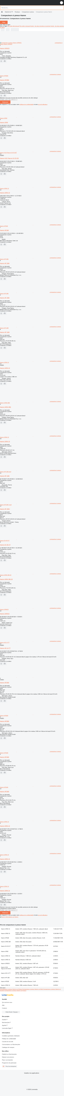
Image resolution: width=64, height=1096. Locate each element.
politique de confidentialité (26, 104)
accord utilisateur (42, 104)
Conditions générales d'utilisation (11, 1036)
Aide (3, 1005)
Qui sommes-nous (7, 1002)
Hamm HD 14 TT (5, 648)
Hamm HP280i (4, 80)
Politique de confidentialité (9, 1038)
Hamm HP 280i (4, 263)
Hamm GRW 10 (5, 193)
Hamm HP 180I (5, 332)
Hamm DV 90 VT (5, 545)
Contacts (4, 1008)
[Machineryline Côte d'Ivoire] (12, 2)
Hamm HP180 (4, 230)
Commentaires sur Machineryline (11, 1044)
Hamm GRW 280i (5, 407)
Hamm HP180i (4, 682)
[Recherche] (61, 7)
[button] (61, 2)
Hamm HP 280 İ (5, 509)
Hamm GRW (4, 122)
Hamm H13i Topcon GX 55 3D (9, 158)
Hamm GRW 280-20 (6, 579)
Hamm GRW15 (4, 48)
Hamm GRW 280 (6, 941)
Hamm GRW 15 (5, 441)
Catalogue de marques (8, 1047)
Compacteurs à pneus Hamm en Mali (32, 989)
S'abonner (5, 102)
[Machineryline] (2, 12)
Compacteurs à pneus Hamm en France (15, 990)
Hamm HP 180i (4, 476)
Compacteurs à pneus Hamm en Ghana (11, 989)
